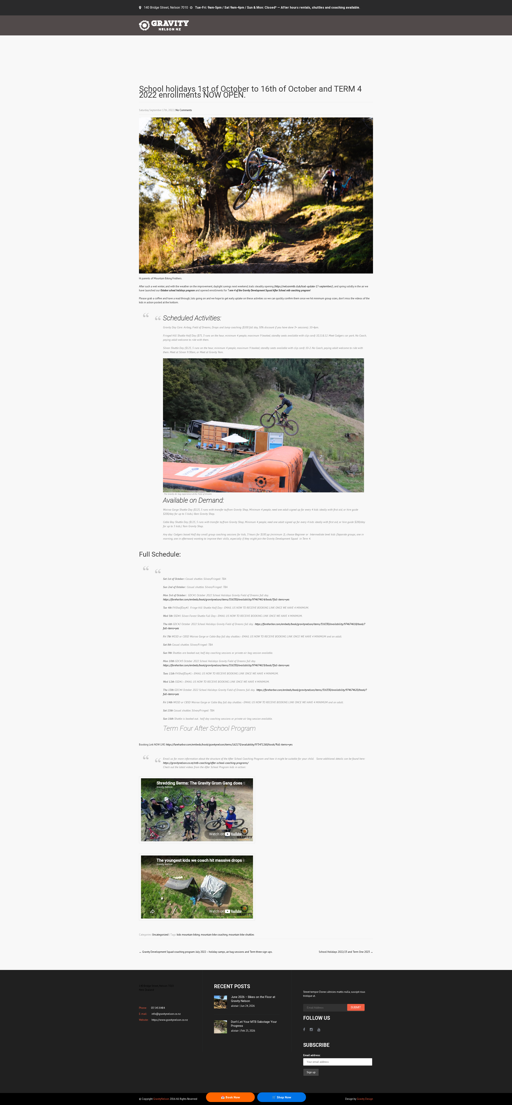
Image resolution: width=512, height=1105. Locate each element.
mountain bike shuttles (241, 934)
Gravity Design (365, 1099)
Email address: (311, 1055)
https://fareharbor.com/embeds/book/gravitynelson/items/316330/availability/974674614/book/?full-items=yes (226, 599)
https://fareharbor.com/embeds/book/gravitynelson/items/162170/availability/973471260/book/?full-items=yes (229, 744)
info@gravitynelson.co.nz (166, 1014)
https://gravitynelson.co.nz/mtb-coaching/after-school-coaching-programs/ (205, 763)
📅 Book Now (230, 1097)
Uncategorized (160, 934)
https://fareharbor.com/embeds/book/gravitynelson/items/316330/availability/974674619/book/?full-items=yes (226, 665)
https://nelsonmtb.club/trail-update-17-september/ (303, 286)
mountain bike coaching (214, 934)
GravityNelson (161, 1099)
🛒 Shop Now (281, 1097)
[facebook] (304, 1030)
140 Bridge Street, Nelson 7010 (166, 7)
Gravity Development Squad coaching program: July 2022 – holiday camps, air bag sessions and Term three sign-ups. (206, 952)
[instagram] (311, 1030)
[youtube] (318, 1030)
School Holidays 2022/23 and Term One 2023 (346, 952)
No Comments (184, 110)
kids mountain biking (188, 934)
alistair (235, 1006)
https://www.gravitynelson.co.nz (169, 1020)
